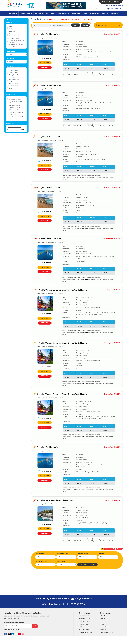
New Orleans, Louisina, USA (16, 112)
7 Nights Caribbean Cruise (49, 447)
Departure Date (62, 554)
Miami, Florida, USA (14, 110)
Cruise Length (83, 554)
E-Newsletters (94, 13)
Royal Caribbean (13, 85)
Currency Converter (107, 632)
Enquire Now (116, 1)
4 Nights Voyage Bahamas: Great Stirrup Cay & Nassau (62, 290)
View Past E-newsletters (11, 629)
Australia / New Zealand (15, 36)
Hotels (103, 618)
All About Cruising (26, 13)
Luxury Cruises (84, 615)
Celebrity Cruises (13, 72)
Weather (104, 629)
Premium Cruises (85, 618)
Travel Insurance (106, 627)
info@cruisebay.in (118, 5)
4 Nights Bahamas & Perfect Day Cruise (55, 500)
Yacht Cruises (84, 629)
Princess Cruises (13, 83)
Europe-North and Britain (16, 44)
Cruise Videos (76, 13)
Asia (10, 33)
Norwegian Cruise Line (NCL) (15, 80)
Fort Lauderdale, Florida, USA (15, 102)
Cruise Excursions (63, 13)
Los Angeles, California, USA (16, 107)
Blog (85, 13)
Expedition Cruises (86, 632)
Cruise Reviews (105, 1)
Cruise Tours (50, 13)
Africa (10, 26)
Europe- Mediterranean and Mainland (16, 41)
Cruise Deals (39, 13)
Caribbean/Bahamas (14, 38)
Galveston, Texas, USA (15, 105)
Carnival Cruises (13, 70)
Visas (103, 624)
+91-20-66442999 (104, 5)
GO (35, 626)
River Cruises (84, 627)
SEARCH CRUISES (86, 564)
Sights (103, 621)
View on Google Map (13, 618)
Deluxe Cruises (85, 621)
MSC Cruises (12, 77)
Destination (40, 554)
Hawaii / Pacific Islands (15, 47)
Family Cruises (84, 624)
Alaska (11, 29)
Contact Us (114, 13)
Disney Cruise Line (14, 75)
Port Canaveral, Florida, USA (16, 117)
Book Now (44, 67)
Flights (103, 615)
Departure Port (41, 561)
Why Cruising (13, 13)
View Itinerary (44, 62)
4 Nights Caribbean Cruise (49, 85)
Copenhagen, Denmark (15, 99)
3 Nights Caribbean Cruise (49, 34)
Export (86, 25)
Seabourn (11, 88)
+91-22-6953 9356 (117, 9)
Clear (75, 25)
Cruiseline (102, 554)
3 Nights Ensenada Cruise (48, 137)
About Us (105, 13)
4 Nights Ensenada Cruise (48, 188)
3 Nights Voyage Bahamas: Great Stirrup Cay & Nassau (62, 394)
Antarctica (12, 31)
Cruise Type (61, 561)
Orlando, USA (12, 114)
